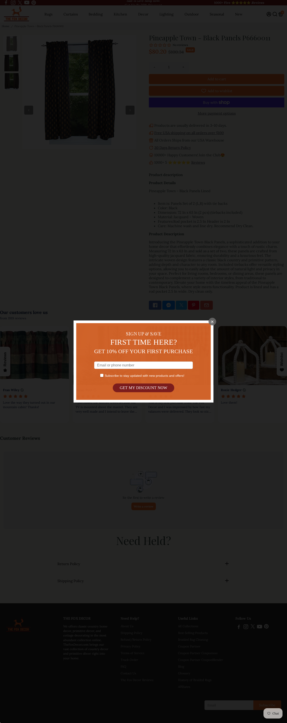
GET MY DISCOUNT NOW (143, 387)
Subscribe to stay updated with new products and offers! (144, 375)
